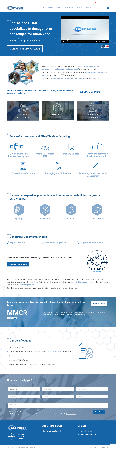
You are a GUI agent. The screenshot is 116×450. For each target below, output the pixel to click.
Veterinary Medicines (55, 351)
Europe (36, 282)
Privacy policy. (71, 414)
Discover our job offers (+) (51, 431)
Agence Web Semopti (31, 447)
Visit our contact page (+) (87, 434)
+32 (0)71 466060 (87, 431)
